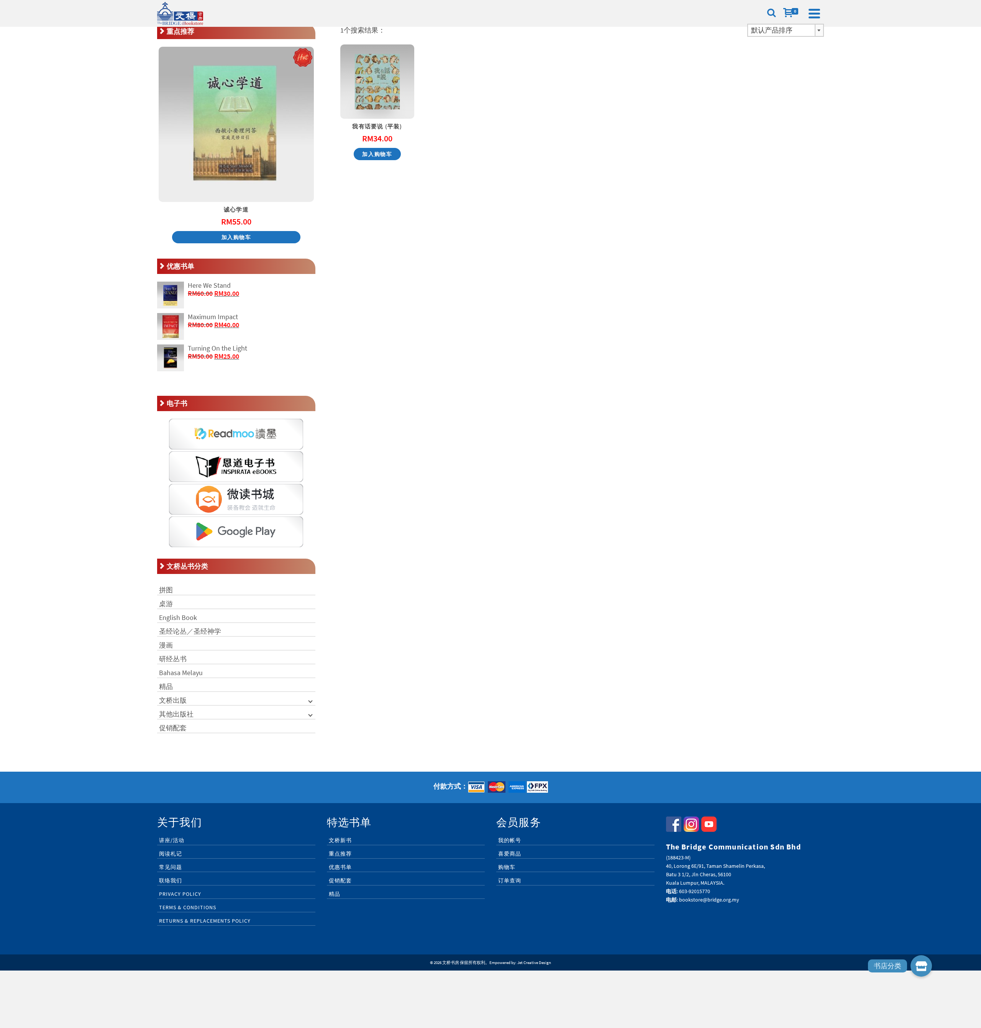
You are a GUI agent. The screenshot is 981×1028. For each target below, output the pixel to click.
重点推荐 (340, 853)
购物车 (506, 867)
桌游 (166, 603)
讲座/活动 (171, 840)
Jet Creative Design (534, 962)
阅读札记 (170, 853)
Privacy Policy (180, 893)
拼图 (166, 589)
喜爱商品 (509, 853)
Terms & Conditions (187, 907)
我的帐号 (509, 840)
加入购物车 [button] (377, 154)
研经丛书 (173, 658)
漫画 (166, 645)
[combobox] (785, 30)
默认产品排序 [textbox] (771, 30)
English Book (178, 617)
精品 (166, 686)
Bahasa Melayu (181, 672)
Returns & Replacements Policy (205, 920)
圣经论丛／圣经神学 (190, 631)
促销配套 (173, 727)
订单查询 (509, 880)
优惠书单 (340, 867)
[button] (921, 966)
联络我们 (170, 880)
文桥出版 (173, 700)
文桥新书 (340, 840)
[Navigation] (814, 13)
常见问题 (170, 867)
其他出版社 (176, 714)
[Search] (771, 13)
